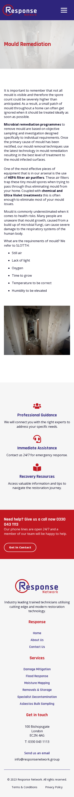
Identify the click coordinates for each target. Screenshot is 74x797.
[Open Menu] (64, 10)
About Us (37, 640)
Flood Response (37, 676)
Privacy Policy (54, 787)
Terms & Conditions (24, 787)
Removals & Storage (37, 690)
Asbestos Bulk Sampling (37, 703)
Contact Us (37, 647)
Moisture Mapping (37, 683)
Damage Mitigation (37, 669)
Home (37, 633)
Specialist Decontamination (37, 697)
